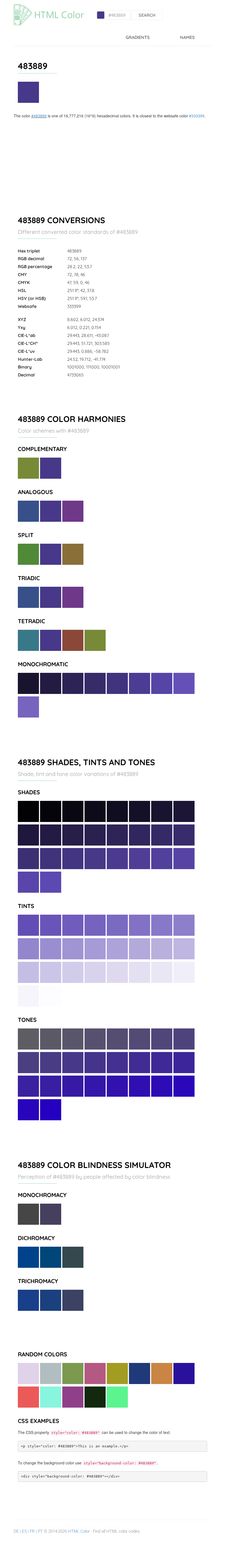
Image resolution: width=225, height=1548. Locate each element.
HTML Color (79, 1531)
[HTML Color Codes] (49, 7)
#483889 (39, 115)
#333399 (196, 115)
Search (147, 15)
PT (40, 1531)
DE (16, 1531)
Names (187, 37)
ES (24, 1531)
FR (32, 1531)
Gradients (138, 37)
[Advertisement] (112, 159)
